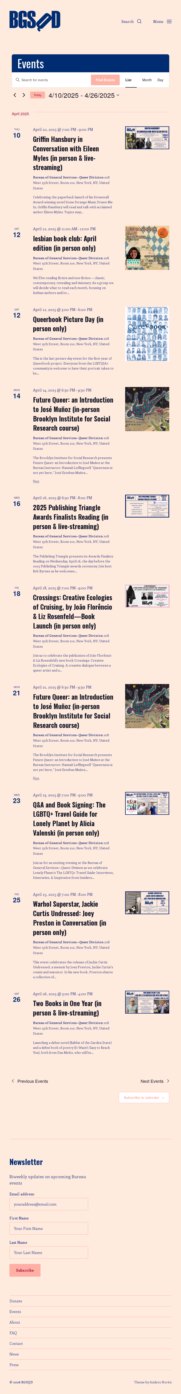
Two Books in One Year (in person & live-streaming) (67, 1007)
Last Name (18, 1242)
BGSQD (27, 1382)
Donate (15, 1300)
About (14, 1322)
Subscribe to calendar (141, 1097)
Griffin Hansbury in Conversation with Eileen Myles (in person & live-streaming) (66, 153)
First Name (19, 1218)
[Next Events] (24, 95)
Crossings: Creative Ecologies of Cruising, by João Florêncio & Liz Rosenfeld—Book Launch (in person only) (72, 611)
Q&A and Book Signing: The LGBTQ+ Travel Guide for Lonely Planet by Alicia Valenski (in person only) (69, 818)
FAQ (13, 1332)
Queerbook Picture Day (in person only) (68, 323)
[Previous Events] (14, 95)
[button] (131, 21)
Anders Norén (161, 1382)
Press (14, 1364)
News (14, 1354)
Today (37, 95)
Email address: (21, 1194)
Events (15, 1311)
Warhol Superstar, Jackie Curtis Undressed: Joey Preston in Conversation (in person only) (69, 918)
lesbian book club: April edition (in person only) (64, 243)
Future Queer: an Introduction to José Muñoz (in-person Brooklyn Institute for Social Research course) (73, 414)
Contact (16, 1343)
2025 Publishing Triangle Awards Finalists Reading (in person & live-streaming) (70, 516)
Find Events (105, 79)
